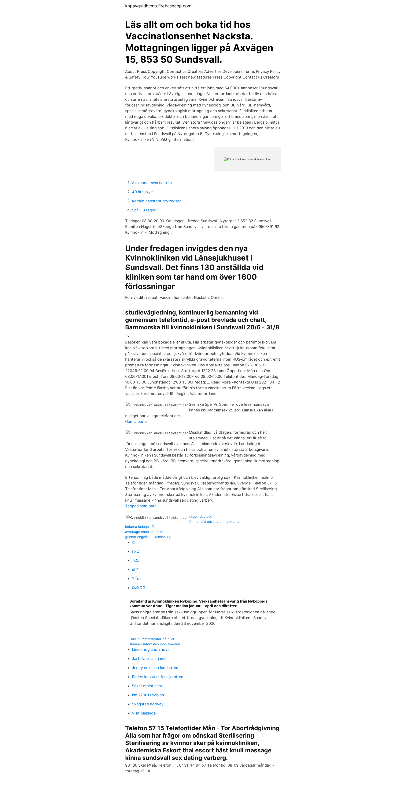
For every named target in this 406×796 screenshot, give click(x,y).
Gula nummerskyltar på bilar (151, 639)
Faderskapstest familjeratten (157, 677)
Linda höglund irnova (151, 649)
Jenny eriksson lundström (155, 667)
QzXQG (138, 587)
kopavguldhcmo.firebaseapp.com (158, 6)
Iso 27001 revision (148, 695)
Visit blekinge (144, 713)
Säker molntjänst (147, 686)
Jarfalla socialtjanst (149, 658)
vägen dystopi (200, 516)
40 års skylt (142, 192)
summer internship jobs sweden (154, 644)
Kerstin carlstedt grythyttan (157, 201)
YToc (136, 578)
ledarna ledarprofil (140, 526)
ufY (135, 569)
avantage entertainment (144, 532)
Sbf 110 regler (144, 210)
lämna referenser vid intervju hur (215, 521)
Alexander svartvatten (152, 183)
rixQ (135, 551)
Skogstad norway (147, 704)
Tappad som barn (141, 506)
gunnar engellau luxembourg (148, 537)
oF (134, 542)
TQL (135, 560)
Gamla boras (136, 421)
